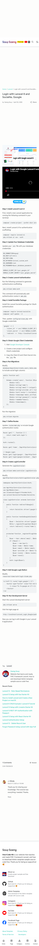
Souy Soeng (9, 42)
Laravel (10, 89)
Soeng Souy (15, 671)
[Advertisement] (18, 18)
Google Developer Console (19, 345)
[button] (9, 797)
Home (4, 89)
